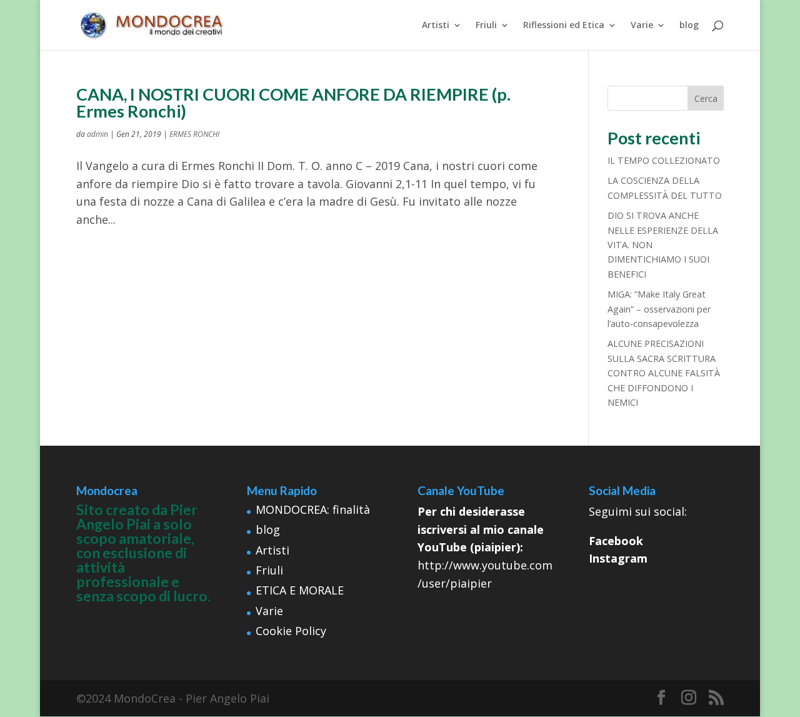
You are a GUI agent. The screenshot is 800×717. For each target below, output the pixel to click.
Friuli (486, 26)
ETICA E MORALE (300, 590)
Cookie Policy (291, 630)
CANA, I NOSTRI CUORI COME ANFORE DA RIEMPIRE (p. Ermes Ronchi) (293, 102)
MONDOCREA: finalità (313, 509)
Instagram (618, 558)
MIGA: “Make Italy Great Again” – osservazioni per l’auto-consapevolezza (659, 308)
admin (97, 134)
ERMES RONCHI (194, 134)
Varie (642, 26)
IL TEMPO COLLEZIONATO (664, 160)
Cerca (706, 98)
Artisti (435, 26)
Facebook (616, 540)
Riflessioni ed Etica (563, 26)
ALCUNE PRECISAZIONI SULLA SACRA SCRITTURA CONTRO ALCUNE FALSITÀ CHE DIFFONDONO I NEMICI (664, 373)
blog (689, 26)
